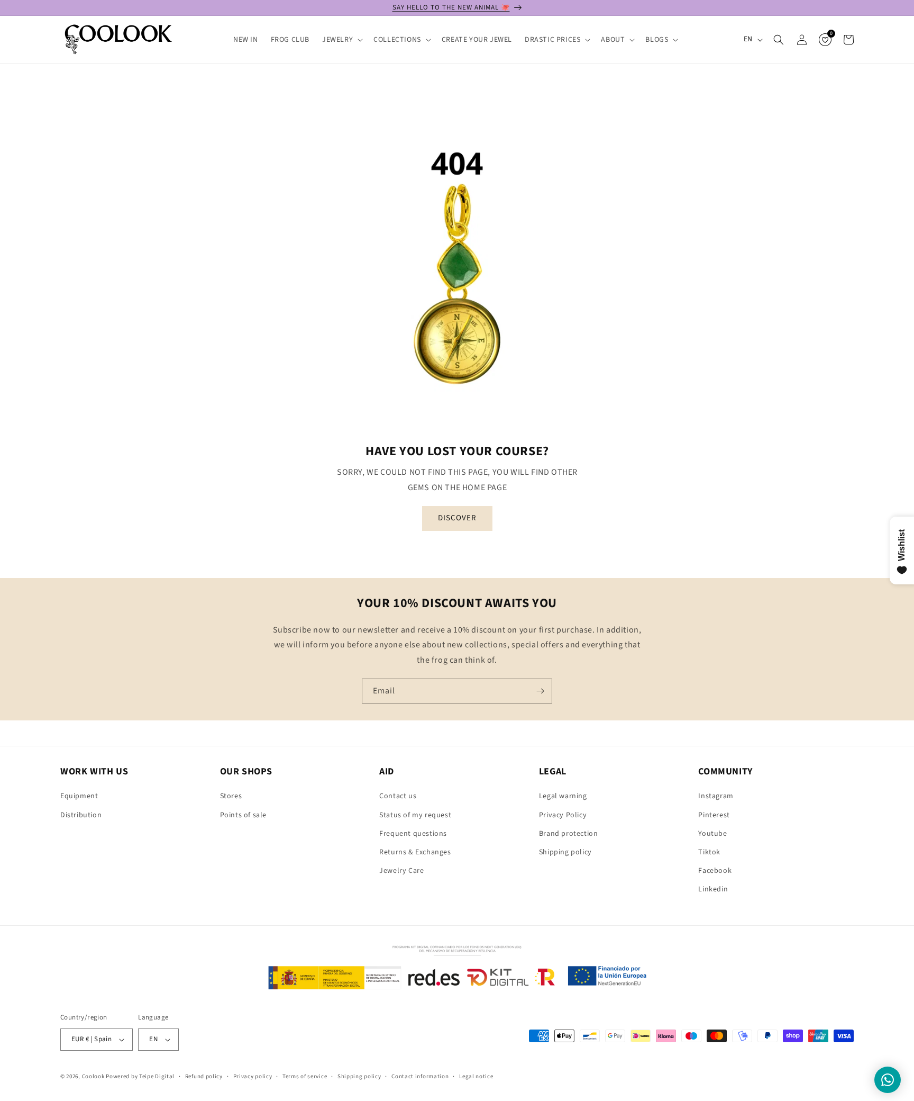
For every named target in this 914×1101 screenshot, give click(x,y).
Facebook (715, 870)
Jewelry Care (401, 870)
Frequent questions (413, 833)
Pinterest (713, 815)
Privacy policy (252, 1076)
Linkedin (713, 889)
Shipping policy (565, 852)
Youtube (712, 833)
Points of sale (243, 815)
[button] (341, 40)
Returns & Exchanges (415, 852)
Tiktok (709, 852)
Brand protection (568, 833)
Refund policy (204, 1076)
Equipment (79, 796)
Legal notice (476, 1076)
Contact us (397, 796)
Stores (231, 796)
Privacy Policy (563, 815)
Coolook (93, 1076)
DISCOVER (457, 518)
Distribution (81, 815)
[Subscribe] (540, 691)
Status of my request (415, 815)
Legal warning (563, 796)
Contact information (420, 1076)
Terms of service (304, 1076)
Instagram (715, 796)
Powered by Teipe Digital (140, 1076)
